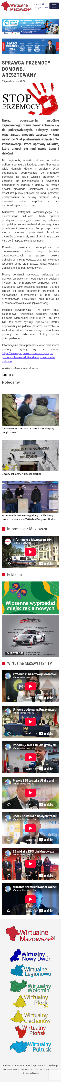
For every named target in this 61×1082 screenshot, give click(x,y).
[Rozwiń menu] (54, 6)
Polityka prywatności (36, 1065)
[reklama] (30, 636)
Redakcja (53, 1065)
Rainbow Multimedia (31, 1073)
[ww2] (30, 597)
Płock (11, 374)
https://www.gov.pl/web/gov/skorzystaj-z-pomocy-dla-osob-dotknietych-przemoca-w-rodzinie (28, 357)
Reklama (19, 1065)
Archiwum (8, 1065)
